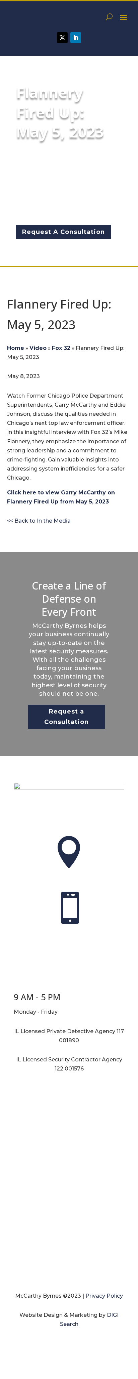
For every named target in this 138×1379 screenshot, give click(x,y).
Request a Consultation (66, 717)
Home (15, 348)
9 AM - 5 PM (37, 997)
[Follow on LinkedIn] (75, 37)
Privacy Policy (104, 1296)
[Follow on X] (62, 37)
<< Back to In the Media (39, 521)
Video (38, 348)
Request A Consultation (63, 232)
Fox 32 (61, 348)
